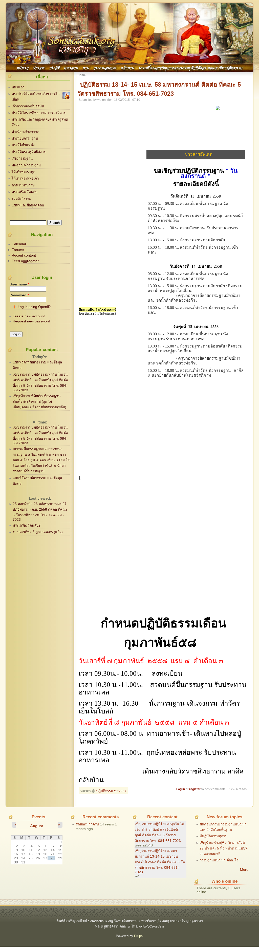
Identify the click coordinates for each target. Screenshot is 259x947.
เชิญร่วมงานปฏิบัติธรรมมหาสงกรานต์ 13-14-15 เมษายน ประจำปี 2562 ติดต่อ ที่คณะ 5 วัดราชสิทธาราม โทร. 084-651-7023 (160, 861)
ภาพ (85, 67)
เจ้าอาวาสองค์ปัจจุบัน (28, 106)
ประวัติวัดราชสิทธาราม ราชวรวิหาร (39, 113)
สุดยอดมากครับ (87, 824)
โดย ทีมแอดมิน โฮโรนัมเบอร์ (97, 314)
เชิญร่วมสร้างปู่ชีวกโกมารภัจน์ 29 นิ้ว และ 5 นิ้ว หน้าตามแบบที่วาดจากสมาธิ (224, 848)
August (36, 826)
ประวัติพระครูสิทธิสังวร (29, 152)
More (244, 870)
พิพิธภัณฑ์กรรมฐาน (26, 165)
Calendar (19, 244)
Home (81, 75)
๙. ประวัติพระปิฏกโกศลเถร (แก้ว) (38, 532)
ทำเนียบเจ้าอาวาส (25, 132)
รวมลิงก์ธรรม (21, 199)
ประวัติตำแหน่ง (23, 145)
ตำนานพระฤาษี (23, 185)
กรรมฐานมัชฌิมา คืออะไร (219, 860)
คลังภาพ (127, 67)
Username (19, 284)
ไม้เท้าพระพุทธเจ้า (25, 178)
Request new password (31, 321)
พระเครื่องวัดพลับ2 (26, 525)
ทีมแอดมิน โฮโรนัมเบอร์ (97, 309)
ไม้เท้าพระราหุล (23, 172)
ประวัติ (54, 67)
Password (19, 295)
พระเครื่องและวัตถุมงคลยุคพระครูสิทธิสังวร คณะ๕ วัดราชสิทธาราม (190, 67)
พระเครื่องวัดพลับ (24, 192)
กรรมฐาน (71, 67)
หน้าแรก (23, 67)
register (195, 789)
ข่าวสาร (39, 67)
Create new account (29, 316)
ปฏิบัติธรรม (104, 791)
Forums (18, 250)
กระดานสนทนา (104, 67)
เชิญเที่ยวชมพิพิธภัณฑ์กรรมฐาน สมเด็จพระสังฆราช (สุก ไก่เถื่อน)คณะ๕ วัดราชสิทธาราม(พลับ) (39, 401)
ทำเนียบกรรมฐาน (25, 138)
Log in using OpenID (34, 307)
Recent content (24, 255)
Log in (180, 789)
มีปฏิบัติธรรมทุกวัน (213, 836)
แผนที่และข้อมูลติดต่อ (28, 205)
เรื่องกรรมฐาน (22, 158)
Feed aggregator (25, 261)
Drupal (138, 936)
